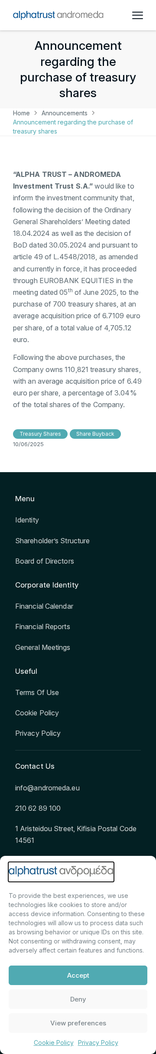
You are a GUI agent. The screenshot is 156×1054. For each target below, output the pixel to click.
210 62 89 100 (38, 808)
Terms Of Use (37, 692)
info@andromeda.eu (47, 787)
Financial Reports (42, 626)
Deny (78, 999)
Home (21, 113)
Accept (78, 975)
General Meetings (43, 647)
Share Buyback (95, 434)
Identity (27, 520)
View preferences (78, 1023)
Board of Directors (44, 561)
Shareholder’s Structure (52, 540)
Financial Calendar (44, 606)
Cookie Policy (54, 1042)
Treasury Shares (40, 434)
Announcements (65, 113)
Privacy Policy (98, 1042)
